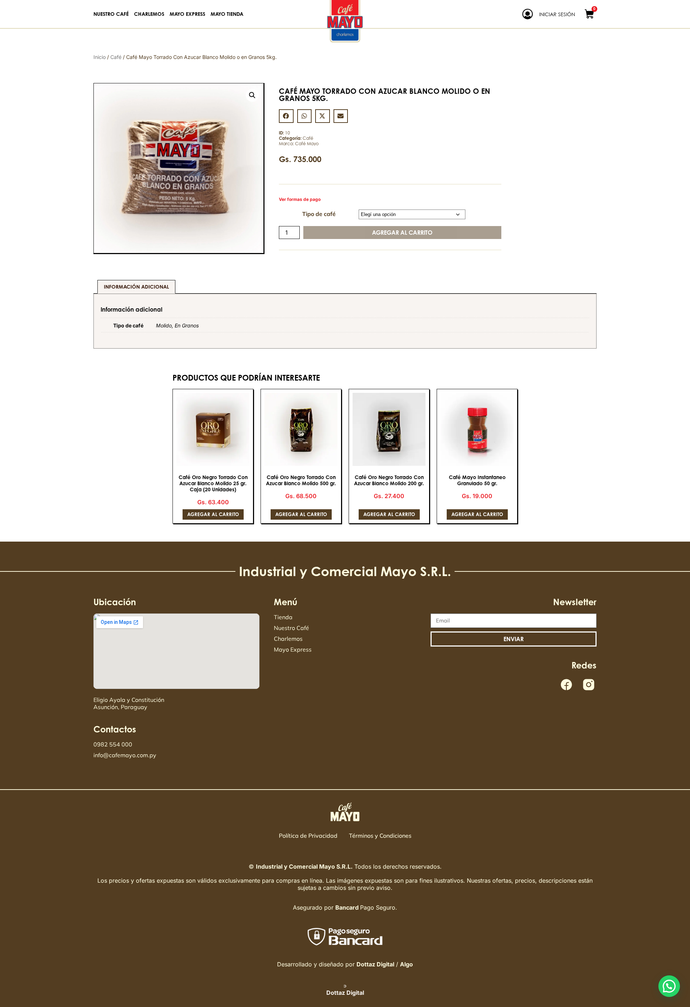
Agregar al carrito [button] (213, 514)
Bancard (347, 907)
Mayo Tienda (227, 14)
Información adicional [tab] (136, 287)
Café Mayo (307, 143)
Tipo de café (319, 213)
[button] (252, 95)
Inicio (99, 57)
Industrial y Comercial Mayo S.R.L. (304, 866)
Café (115, 57)
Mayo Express (187, 14)
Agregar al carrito (402, 232)
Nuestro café (111, 14)
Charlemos (149, 14)
